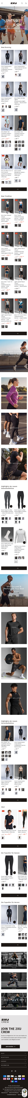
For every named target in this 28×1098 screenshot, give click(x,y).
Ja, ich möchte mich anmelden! (21, 551)
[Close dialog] (27, 539)
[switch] (24, 1096)
